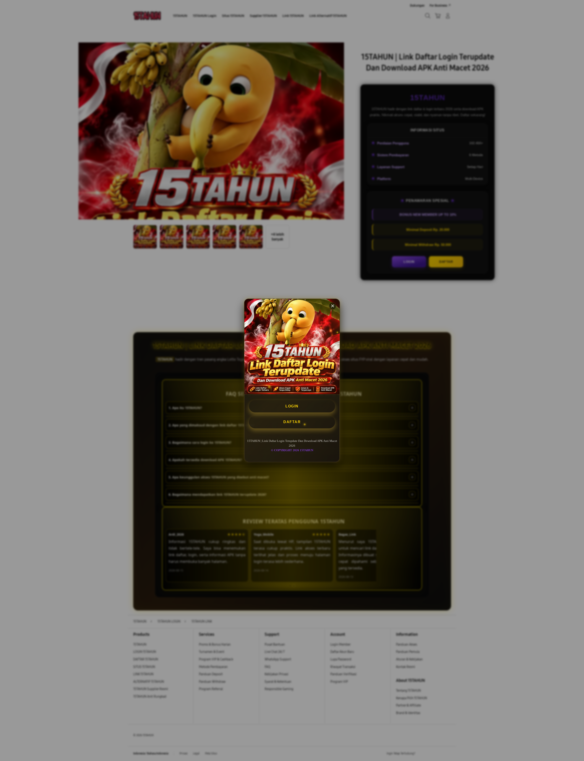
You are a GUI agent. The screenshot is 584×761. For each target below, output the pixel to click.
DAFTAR (292, 422)
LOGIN (292, 406)
